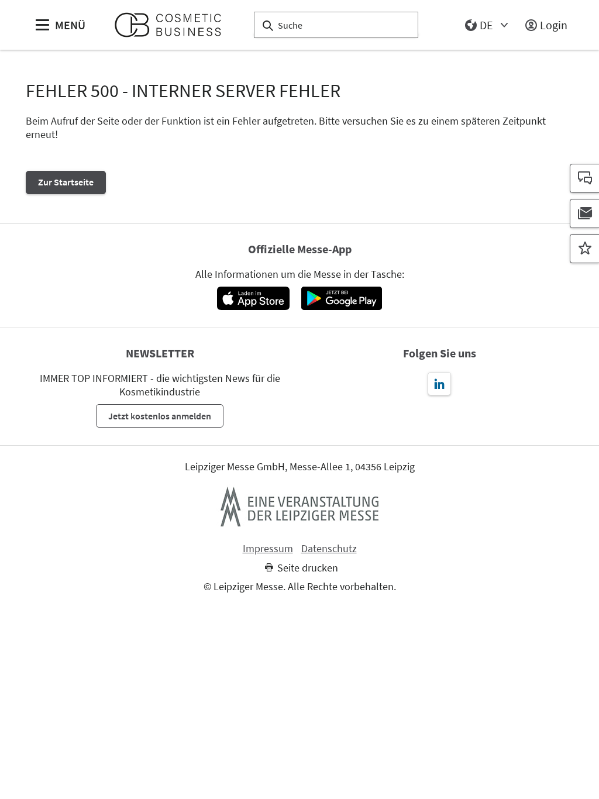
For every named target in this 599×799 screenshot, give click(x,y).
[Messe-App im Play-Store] (341, 298)
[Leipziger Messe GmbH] (299, 506)
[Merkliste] (584, 248)
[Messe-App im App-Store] (253, 298)
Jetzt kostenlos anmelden (159, 416)
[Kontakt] (584, 178)
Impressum (268, 548)
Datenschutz (329, 548)
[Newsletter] (584, 213)
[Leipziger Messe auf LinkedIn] (439, 383)
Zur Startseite (66, 182)
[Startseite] (173, 25)
